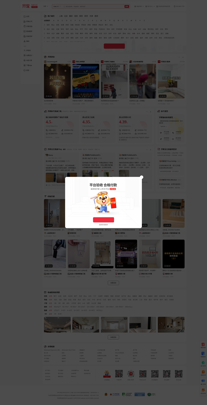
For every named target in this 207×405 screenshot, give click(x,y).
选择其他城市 (103, 224)
